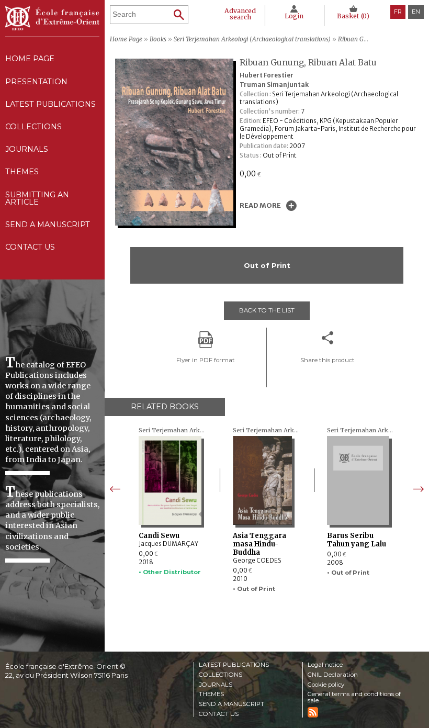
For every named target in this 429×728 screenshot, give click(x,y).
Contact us (30, 247)
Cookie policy (326, 685)
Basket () (353, 16)
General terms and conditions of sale (354, 697)
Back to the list (267, 310)
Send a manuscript (47, 224)
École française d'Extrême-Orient (52, 18)
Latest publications (50, 104)
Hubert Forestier (266, 75)
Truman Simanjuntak (274, 84)
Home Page (29, 58)
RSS (313, 712)
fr (398, 11)
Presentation (36, 81)
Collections (220, 675)
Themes (211, 694)
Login (294, 16)
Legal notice (325, 665)
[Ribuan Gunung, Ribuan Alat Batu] (177, 223)
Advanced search (240, 14)
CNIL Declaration (333, 675)
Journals (215, 685)
